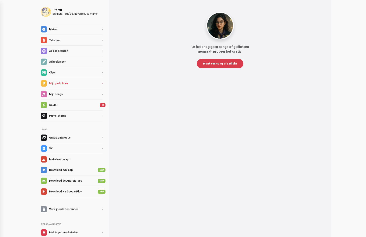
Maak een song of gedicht (220, 63)
